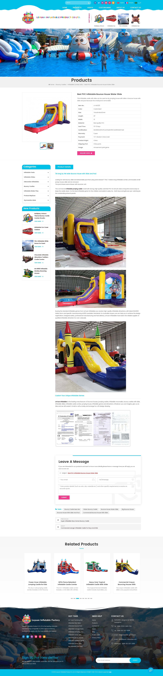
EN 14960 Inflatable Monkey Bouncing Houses (40, 271)
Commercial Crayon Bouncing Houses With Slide (96, 583)
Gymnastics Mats (30, 200)
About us (120, 7)
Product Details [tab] (64, 167)
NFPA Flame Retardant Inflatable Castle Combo (37, 583)
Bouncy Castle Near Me (72, 509)
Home (64, 7)
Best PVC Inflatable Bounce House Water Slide (83, 473)
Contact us (135, 7)
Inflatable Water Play (31, 191)
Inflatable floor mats (74, 623)
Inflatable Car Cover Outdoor (111, 26)
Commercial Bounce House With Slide (95, 513)
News (93, 629)
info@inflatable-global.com (127, 635)
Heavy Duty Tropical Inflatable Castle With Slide (66, 583)
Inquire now (85, 153)
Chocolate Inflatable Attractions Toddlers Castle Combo (41, 257)
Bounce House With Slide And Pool (68, 513)
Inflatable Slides (29, 177)
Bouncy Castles (61, 85)
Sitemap (88, 672)
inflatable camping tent (75, 632)
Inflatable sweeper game (76, 641)
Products (77, 7)
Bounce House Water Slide (109, 509)
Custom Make (105, 7)
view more (37, 221)
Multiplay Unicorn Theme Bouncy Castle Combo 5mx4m (99, 26)
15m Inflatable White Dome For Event (123, 26)
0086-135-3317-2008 (123, 631)
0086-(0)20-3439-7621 (124, 626)
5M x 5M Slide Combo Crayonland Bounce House (126, 583)
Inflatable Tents (29, 172)
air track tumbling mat (75, 620)
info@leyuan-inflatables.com (128, 639)
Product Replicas (29, 196)
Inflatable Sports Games (75, 638)
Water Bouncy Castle (90, 509)
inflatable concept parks (76, 629)
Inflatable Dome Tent (74, 635)
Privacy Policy (96, 638)
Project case (96, 635)
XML (93, 672)
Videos (90, 7)
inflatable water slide (75, 644)
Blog (93, 632)
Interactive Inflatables (31, 182)
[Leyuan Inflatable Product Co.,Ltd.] (51, 17)
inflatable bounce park (75, 626)
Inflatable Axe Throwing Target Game (135, 26)
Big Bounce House (128, 509)
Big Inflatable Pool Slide (75, 647)
